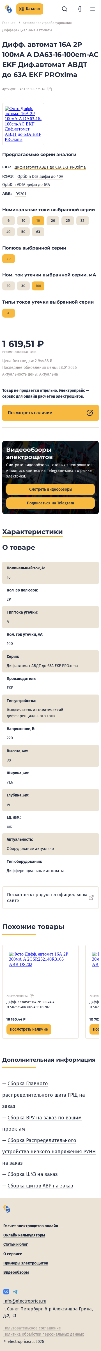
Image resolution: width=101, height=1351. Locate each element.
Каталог (33, 8)
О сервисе (12, 1254)
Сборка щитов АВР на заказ (40, 1186)
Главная (8, 23)
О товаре (18, 547)
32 (82, 220)
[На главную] (8, 9)
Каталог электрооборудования (47, 23)
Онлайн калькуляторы (24, 1235)
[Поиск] (64, 9)
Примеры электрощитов (25, 1263)
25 (68, 220)
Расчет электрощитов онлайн (30, 1226)
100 (38, 286)
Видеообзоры (16, 1272)
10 (23, 220)
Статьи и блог (15, 1244)
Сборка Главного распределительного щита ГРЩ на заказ (43, 1094)
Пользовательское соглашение (32, 1328)
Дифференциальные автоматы (27, 30)
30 (23, 286)
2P (8, 259)
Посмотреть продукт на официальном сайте (47, 897)
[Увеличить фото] (23, 124)
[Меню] (92, 9)
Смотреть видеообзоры (50, 489)
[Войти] (78, 9)
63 (38, 232)
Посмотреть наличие (30, 412)
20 (53, 220)
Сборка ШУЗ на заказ (33, 1174)
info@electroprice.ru (24, 1301)
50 (23, 232)
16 (38, 220)
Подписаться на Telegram (50, 503)
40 (8, 232)
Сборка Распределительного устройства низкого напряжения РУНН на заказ (49, 1151)
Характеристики (32, 532)
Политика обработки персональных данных (43, 1334)
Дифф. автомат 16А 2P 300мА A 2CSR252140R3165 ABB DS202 (30, 1004)
